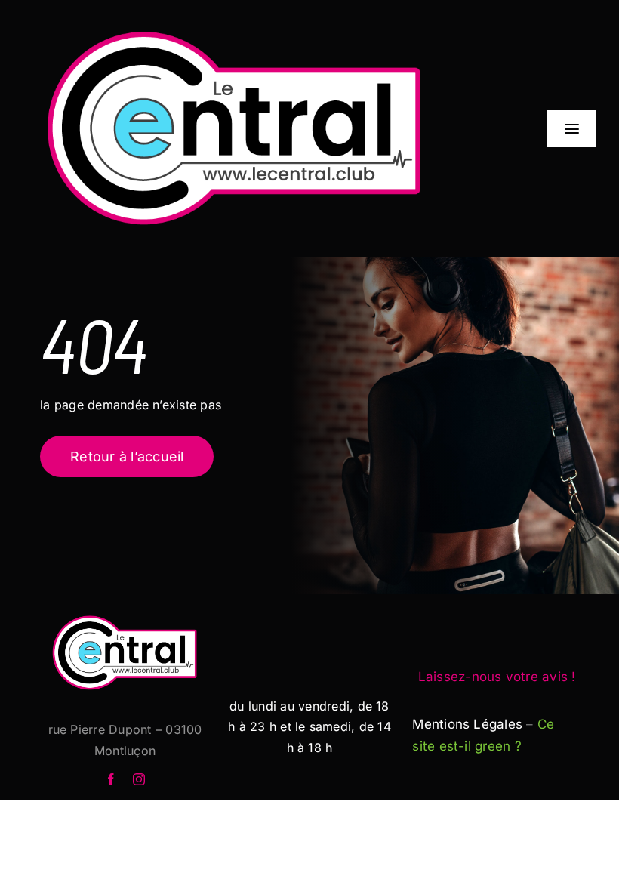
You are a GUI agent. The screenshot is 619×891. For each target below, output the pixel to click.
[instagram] (139, 779)
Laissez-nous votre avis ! (497, 676)
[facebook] (111, 779)
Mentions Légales (467, 724)
